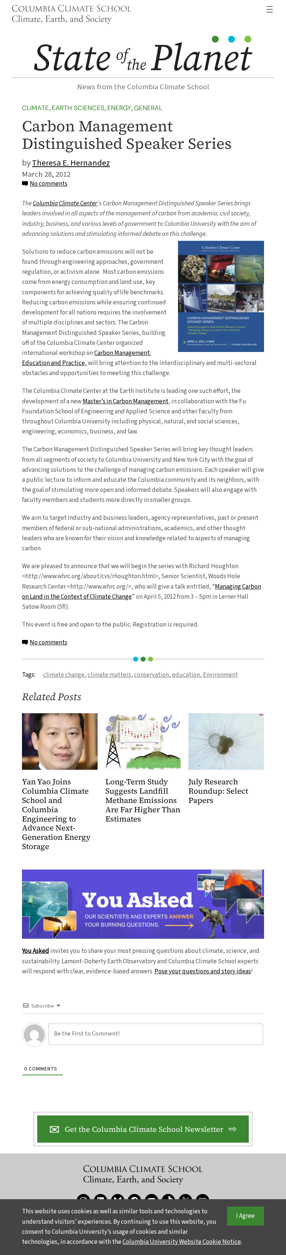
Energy (119, 108)
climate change (64, 674)
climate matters (109, 674)
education (186, 674)
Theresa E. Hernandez (71, 163)
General (148, 108)
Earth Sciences (78, 108)
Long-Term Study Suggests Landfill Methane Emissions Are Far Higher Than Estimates (142, 800)
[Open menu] (269, 9)
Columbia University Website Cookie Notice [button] (182, 1242)
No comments (48, 183)
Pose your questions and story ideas (203, 971)
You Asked (35, 951)
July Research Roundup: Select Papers (218, 791)
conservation (151, 674)
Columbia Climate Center (65, 203)
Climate (35, 108)
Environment (220, 674)
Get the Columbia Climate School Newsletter (144, 1129)
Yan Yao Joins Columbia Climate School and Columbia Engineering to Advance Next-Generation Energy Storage (56, 814)
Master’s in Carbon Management (125, 401)
